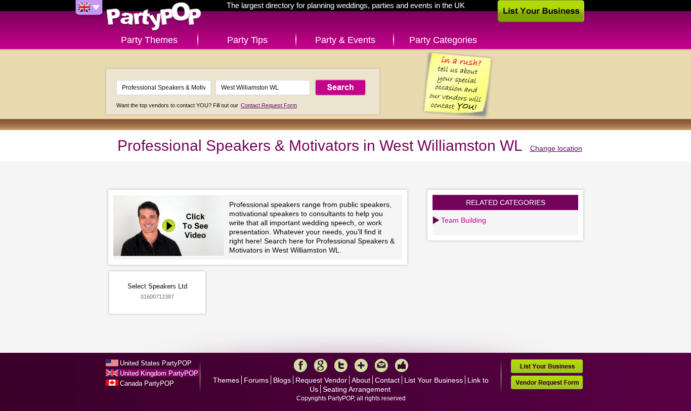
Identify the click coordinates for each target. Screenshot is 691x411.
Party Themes (149, 40)
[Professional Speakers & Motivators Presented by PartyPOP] (171, 227)
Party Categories (443, 40)
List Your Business (433, 380)
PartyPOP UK (154, 17)
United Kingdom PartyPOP (159, 373)
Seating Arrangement (357, 389)
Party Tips (247, 40)
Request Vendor (321, 380)
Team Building (463, 220)
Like (401, 365)
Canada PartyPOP (147, 383)
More (361, 365)
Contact (387, 380)
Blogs (282, 380)
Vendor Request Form (546, 382)
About (361, 380)
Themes (226, 380)
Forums (256, 380)
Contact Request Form (269, 105)
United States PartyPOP (156, 363)
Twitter (341, 365)
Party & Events (345, 40)
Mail (381, 365)
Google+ (320, 365)
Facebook (300, 365)
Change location (556, 148)
